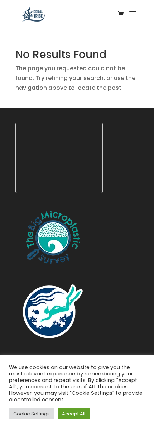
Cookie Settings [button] (31, 413)
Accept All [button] (73, 413)
